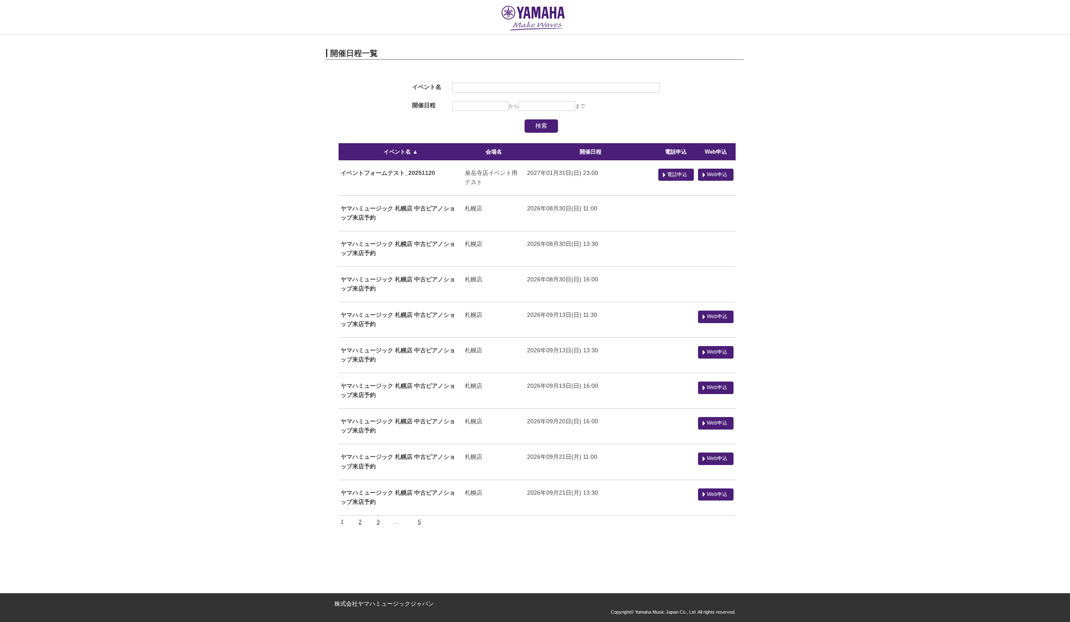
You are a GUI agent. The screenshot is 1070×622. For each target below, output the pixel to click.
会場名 (494, 152)
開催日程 (590, 152)
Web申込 (716, 152)
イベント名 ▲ (401, 152)
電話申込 (676, 152)
